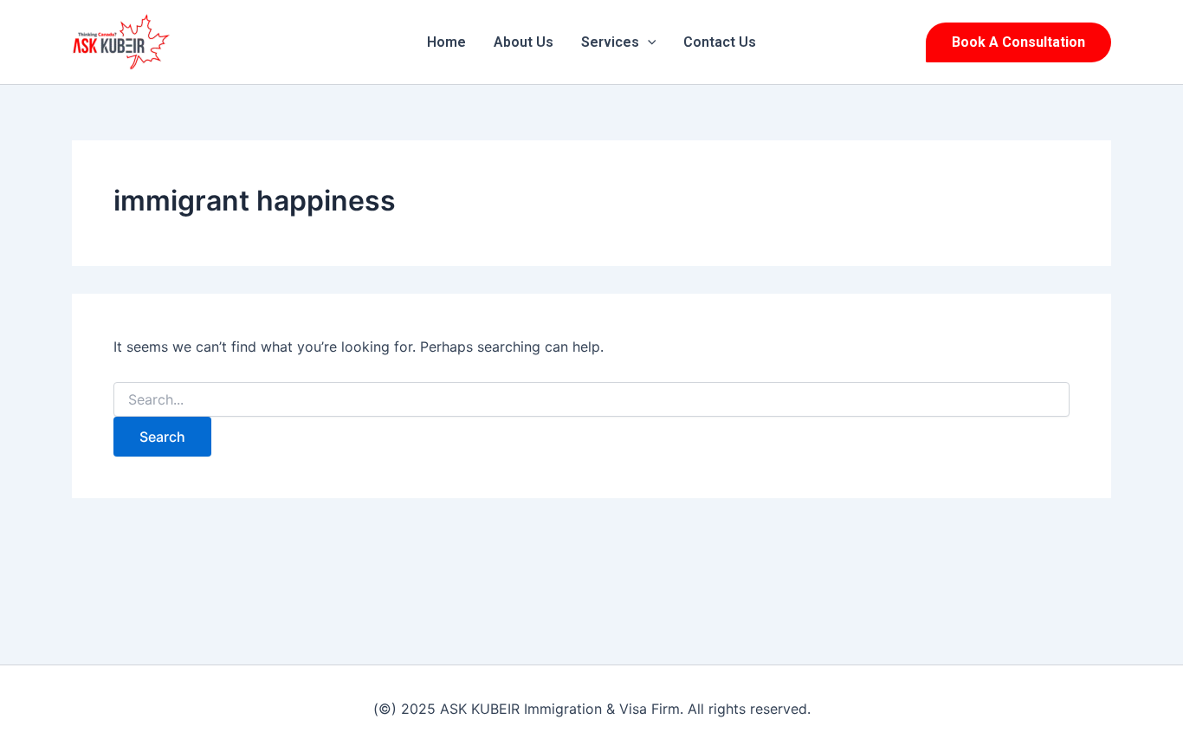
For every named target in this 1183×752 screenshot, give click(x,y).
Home (446, 42)
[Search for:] (591, 399)
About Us (523, 42)
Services (610, 42)
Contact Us (719, 42)
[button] (647, 42)
